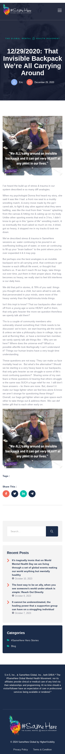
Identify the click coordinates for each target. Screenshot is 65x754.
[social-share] (6, 493)
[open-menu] (59, 10)
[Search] (52, 531)
